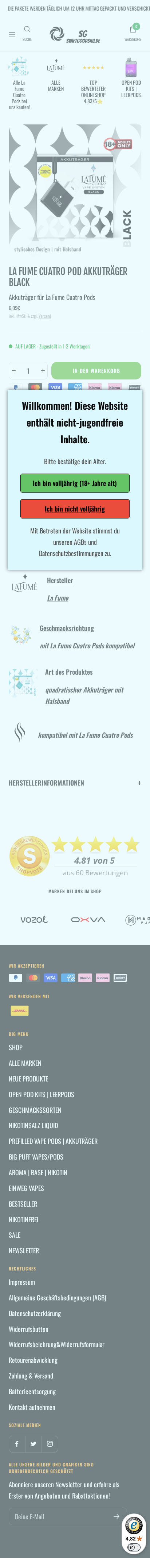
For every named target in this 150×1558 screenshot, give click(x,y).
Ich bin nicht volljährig (75, 508)
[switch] (134, 1547)
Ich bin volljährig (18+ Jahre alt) (75, 483)
